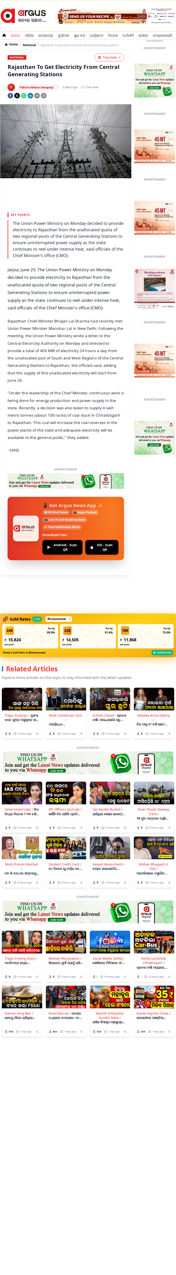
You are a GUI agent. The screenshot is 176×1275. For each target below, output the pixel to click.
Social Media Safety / (108, 958)
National (29, 45)
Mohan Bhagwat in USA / (153, 866)
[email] (37, 96)
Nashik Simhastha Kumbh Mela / (110, 1015)
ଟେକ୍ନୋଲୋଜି (162, 35)
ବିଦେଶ (113, 35)
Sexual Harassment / (108, 864)
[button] (30, 636)
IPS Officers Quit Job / (65, 809)
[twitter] (17, 96)
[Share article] (37, 733)
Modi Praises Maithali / (21, 866)
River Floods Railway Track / (153, 811)
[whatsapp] (24, 96)
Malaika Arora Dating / (153, 717)
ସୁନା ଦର (79, 35)
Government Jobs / (19, 809)
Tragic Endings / (17, 715)
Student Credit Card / (65, 864)
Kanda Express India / (153, 1013)
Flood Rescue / (60, 1013)
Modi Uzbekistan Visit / (65, 717)
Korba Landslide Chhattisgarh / (153, 960)
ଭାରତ (15, 35)
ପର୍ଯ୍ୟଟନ (97, 35)
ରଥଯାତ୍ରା (45, 35)
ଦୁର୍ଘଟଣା (63, 35)
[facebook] (10, 96)
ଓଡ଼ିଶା (29, 35)
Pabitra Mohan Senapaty (36, 87)
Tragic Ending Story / (21, 958)
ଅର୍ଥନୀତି (128, 35)
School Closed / (104, 715)
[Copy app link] (44, 96)
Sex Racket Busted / (108, 809)
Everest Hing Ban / (19, 1013)
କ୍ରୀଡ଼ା (143, 35)
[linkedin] (30, 96)
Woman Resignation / (65, 958)
